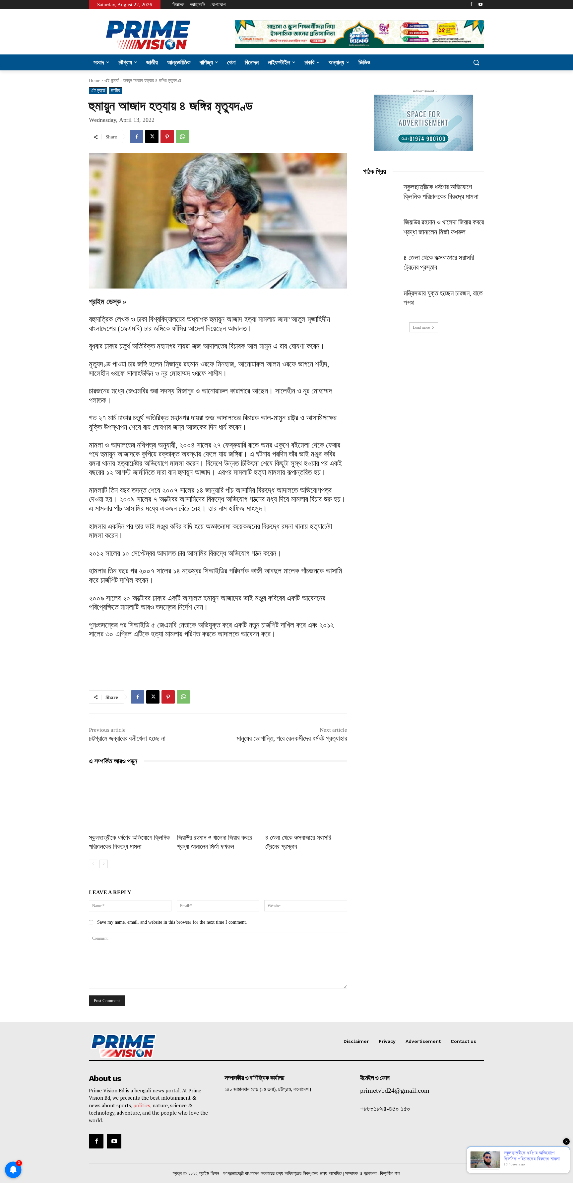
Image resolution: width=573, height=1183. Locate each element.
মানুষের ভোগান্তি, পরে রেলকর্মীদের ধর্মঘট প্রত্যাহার (291, 738)
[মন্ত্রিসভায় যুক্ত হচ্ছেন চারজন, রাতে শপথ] (381, 301)
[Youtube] (480, 5)
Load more (421, 327)
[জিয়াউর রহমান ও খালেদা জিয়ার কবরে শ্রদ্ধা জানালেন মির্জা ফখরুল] (218, 800)
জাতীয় (115, 90)
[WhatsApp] (182, 136)
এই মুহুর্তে (111, 80)
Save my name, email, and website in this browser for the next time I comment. (172, 922)
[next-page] (103, 864)
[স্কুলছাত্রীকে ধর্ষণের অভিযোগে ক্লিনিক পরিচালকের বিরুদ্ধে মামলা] (129, 800)
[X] (152, 136)
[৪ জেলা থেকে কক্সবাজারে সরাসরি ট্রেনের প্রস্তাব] (306, 800)
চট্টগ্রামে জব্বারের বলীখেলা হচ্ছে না (127, 738)
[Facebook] (471, 5)
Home (94, 80)
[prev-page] (93, 864)
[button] (476, 62)
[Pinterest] (167, 136)
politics (141, 1105)
